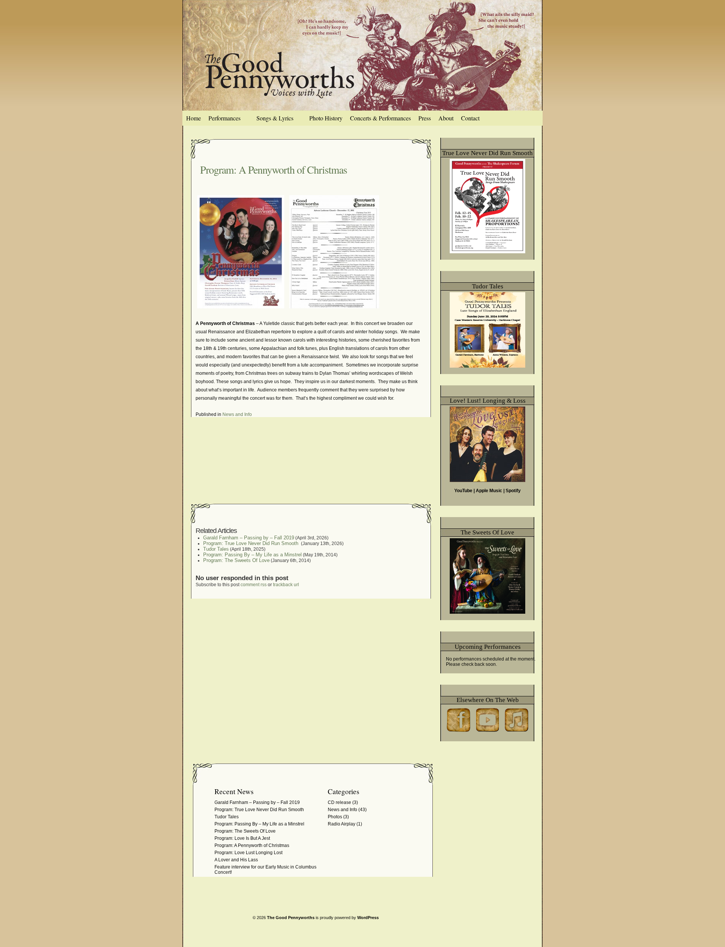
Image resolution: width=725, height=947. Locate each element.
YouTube (463, 490)
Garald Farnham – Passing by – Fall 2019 (248, 537)
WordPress (368, 917)
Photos (335, 816)
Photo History (325, 118)
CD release (339, 802)
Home (193, 118)
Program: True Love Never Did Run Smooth (251, 543)
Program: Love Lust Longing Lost (248, 852)
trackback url (286, 584)
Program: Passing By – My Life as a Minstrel (252, 554)
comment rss (254, 584)
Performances (224, 118)
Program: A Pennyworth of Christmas (273, 169)
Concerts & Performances (380, 118)
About (446, 118)
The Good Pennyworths (291, 917)
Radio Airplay (341, 824)
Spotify (513, 490)
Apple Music (489, 490)
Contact (470, 118)
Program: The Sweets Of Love (236, 560)
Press (424, 118)
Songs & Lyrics (274, 118)
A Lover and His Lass (236, 859)
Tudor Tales (216, 549)
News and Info (237, 414)
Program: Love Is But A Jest (242, 838)
